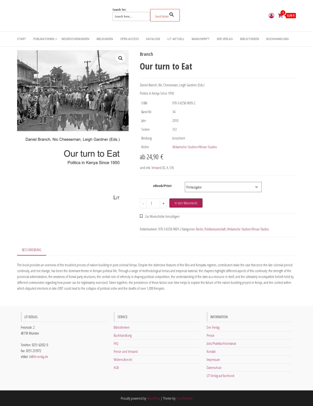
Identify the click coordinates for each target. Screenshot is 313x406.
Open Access (129, 39)
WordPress (153, 398)
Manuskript (201, 39)
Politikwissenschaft (214, 229)
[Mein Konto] (271, 15)
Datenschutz (214, 367)
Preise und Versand (126, 351)
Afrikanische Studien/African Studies (194, 146)
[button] (120, 58)
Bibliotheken (249, 39)
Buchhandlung (277, 39)
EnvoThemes (184, 398)
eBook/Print (162, 185)
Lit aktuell (176, 39)
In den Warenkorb (186, 202)
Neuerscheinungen (75, 39)
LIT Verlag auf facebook (220, 375)
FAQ (116, 343)
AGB (116, 367)
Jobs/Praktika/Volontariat (221, 343)
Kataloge (153, 39)
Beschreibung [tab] (31, 249)
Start (21, 39)
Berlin (199, 229)
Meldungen (105, 39)
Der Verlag (225, 39)
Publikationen (43, 39)
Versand (156, 167)
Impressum (213, 359)
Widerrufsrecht (123, 359)
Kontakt (211, 351)
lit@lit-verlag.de (38, 356)
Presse (210, 335)
